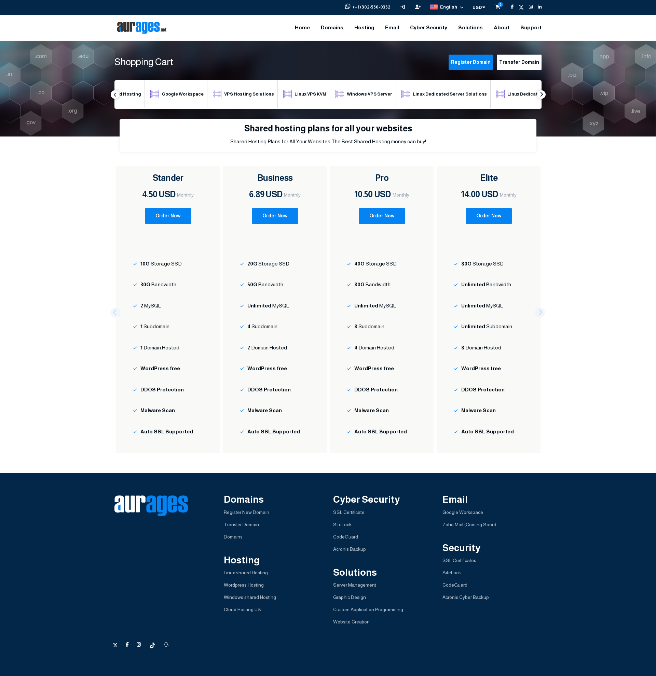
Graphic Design (349, 597)
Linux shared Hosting (246, 572)
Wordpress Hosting (244, 585)
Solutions (470, 27)
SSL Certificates (459, 560)
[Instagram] (528, 7)
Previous (115, 94)
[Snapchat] (166, 644)
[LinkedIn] (537, 7)
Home (302, 27)
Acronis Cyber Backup (465, 597)
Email (392, 27)
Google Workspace (462, 512)
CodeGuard (345, 537)
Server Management (354, 585)
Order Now (168, 215)
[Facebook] (510, 7)
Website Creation (351, 621)
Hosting (364, 27)
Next (541, 94)
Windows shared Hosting (250, 597)
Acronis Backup (349, 549)
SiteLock (342, 524)
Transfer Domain (519, 62)
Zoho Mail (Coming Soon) (469, 524)
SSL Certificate (349, 512)
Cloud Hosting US (242, 609)
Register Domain (471, 62)
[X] (519, 7)
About (501, 27)
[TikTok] (153, 644)
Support (531, 27)
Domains (332, 27)
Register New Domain (246, 512)
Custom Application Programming (368, 609)
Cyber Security (428, 27)
